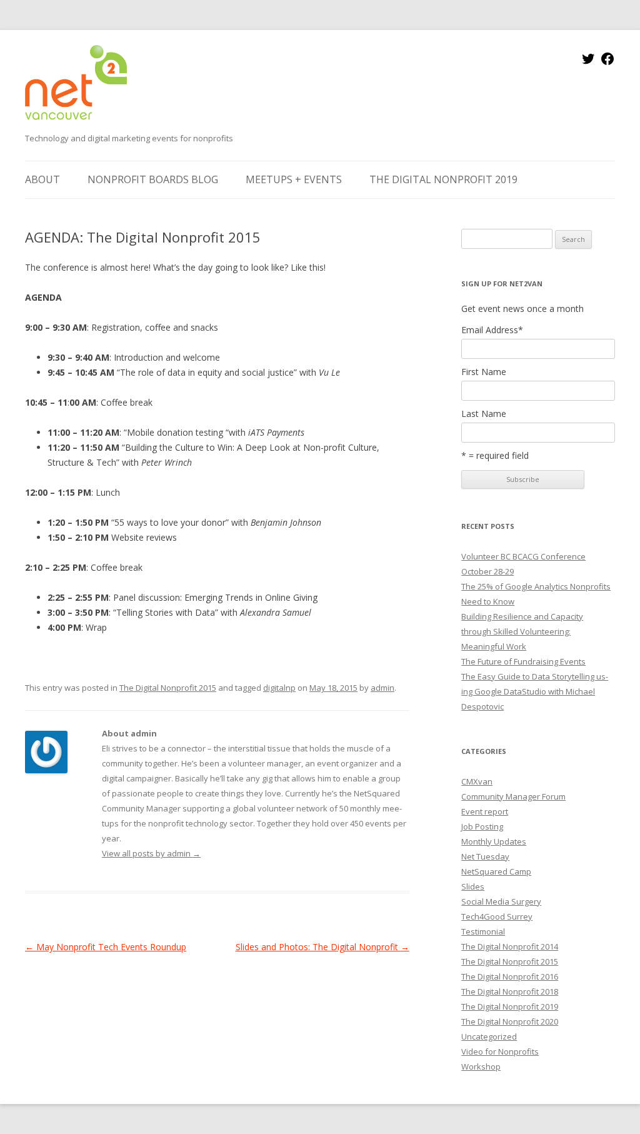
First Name (483, 372)
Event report (484, 811)
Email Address (492, 330)
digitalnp (279, 687)
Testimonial (483, 931)
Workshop (481, 1066)
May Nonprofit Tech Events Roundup (105, 947)
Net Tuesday (485, 856)
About (42, 179)
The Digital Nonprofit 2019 (443, 179)
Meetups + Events (294, 179)
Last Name (483, 413)
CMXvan (476, 781)
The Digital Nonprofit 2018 (509, 991)
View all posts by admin (151, 853)
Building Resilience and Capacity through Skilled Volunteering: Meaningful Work (522, 631)
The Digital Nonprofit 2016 (509, 976)
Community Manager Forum (513, 796)
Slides (472, 886)
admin (382, 687)
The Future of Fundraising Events (523, 661)
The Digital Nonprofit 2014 (509, 946)
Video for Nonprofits (500, 1051)
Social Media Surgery (501, 901)
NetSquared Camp (496, 871)
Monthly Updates (493, 841)
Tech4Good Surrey (496, 916)
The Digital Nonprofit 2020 (509, 1021)
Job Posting (482, 826)
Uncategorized (489, 1036)
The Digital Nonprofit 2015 (167, 687)
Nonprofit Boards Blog (153, 179)
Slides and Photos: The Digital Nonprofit (322, 947)
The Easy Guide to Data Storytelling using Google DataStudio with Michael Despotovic (534, 691)
